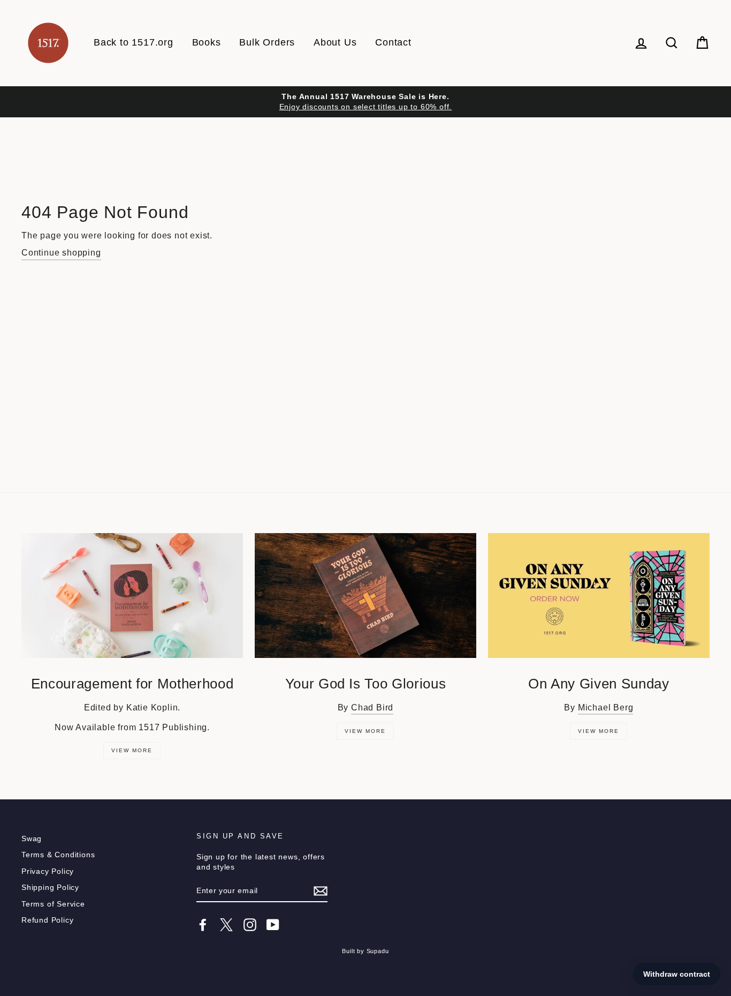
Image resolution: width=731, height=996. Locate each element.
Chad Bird (372, 707)
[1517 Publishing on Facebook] (202, 924)
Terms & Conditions (58, 855)
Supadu (378, 951)
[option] (365, 102)
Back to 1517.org (133, 42)
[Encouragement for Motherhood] (132, 595)
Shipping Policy (50, 887)
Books (206, 42)
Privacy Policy (47, 871)
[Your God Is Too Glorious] (365, 595)
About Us (335, 42)
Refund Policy (47, 920)
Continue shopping (61, 252)
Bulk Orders (267, 42)
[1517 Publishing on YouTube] (272, 924)
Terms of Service (53, 904)
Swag (31, 839)
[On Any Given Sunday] (599, 595)
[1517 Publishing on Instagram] (249, 924)
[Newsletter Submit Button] (321, 891)
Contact (393, 42)
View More (132, 750)
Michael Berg (606, 707)
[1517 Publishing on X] (226, 924)
